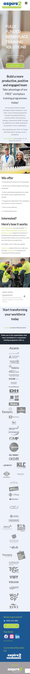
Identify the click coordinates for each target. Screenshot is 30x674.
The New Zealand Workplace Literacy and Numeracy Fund (14, 230)
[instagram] (11, 636)
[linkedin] (17, 636)
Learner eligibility (8, 139)
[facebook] (6, 636)
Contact (7, 328)
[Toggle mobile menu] (26, 3)
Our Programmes (7, 228)
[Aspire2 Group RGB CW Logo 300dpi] (15, 668)
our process (11, 250)
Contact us (5, 248)
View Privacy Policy (8, 641)
